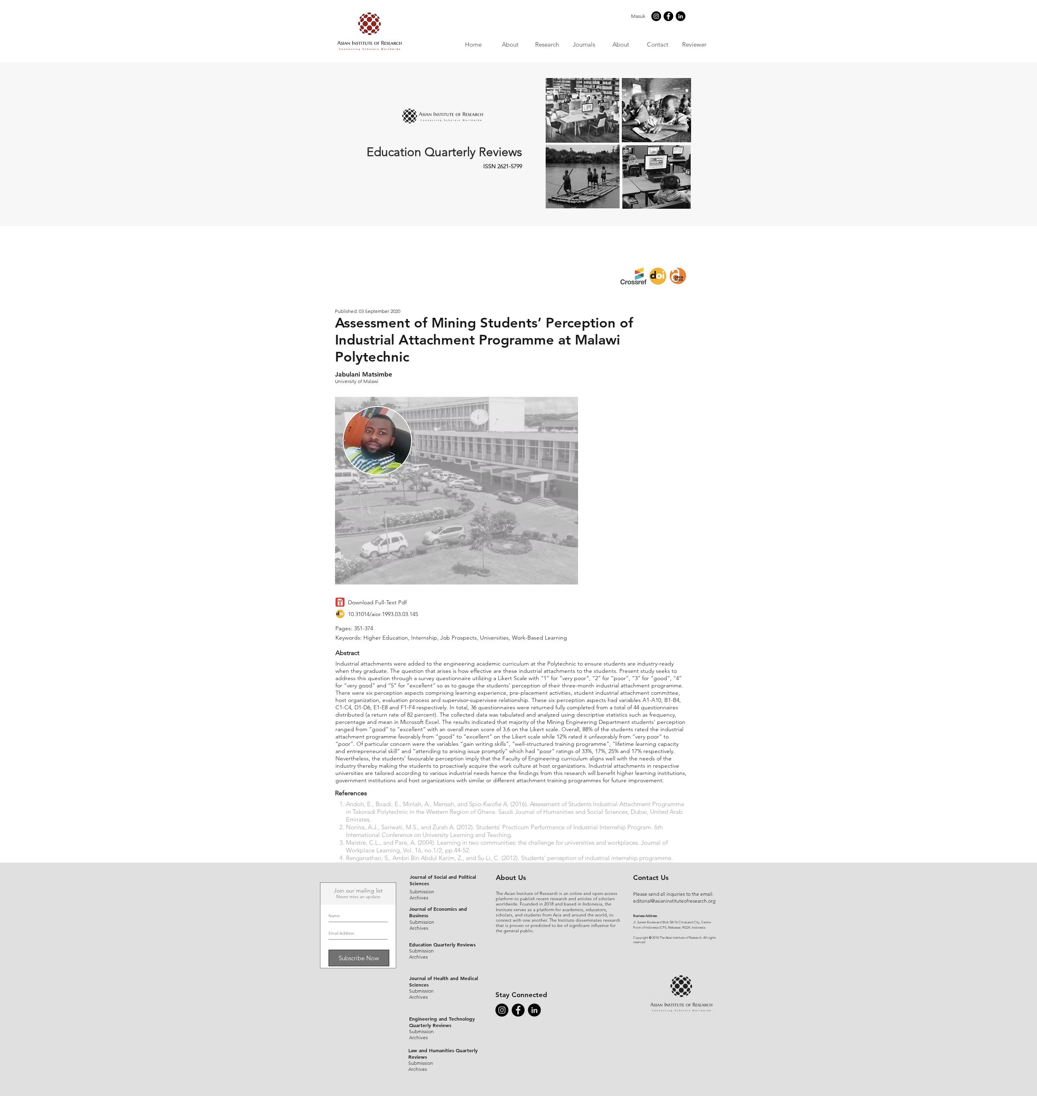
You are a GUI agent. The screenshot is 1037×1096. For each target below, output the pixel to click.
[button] (583, 44)
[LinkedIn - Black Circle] (680, 16)
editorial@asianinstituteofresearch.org (674, 901)
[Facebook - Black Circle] (668, 16)
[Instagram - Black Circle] (656, 16)
